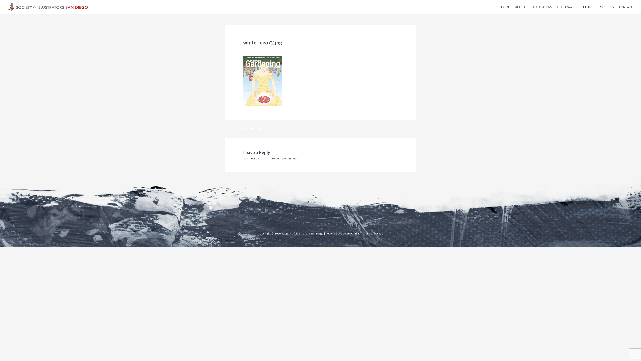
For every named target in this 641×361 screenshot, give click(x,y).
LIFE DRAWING (567, 7)
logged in (265, 158)
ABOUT (520, 7)
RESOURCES (605, 7)
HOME (505, 7)
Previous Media (251, 129)
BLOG (587, 7)
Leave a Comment (254, 48)
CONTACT (625, 7)
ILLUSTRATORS (541, 7)
